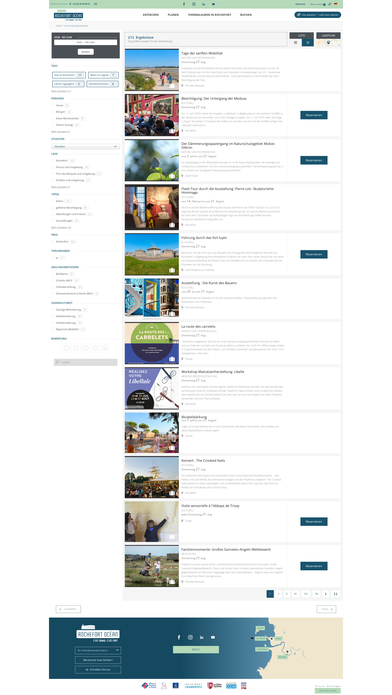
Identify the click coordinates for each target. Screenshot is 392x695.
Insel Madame (262, 649)
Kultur (63, 201)
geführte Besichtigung (71, 207)
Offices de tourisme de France (148, 685)
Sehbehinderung (68, 316)
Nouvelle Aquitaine (214, 685)
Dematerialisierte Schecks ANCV (76, 293)
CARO (231, 685)
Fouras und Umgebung (72, 167)
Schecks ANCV (66, 280)
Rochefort (65, 160)
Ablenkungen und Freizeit (73, 214)
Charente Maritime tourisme (193, 685)
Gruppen (300, 4)
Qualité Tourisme (164, 685)
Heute (62, 105)
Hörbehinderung (68, 322)
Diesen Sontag (67, 125)
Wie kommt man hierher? (98, 660)
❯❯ (335, 593)
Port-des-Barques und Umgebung (78, 173)
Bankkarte (64, 274)
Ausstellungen (67, 220)
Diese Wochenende (70, 118)
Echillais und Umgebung (72, 180)
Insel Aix (260, 628)
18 (316, 593)
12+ (306, 593)
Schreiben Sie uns (100, 669)
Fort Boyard (260, 638)
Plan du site (319, 686)
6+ (295, 593)
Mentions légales (334, 686)
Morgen (63, 111)
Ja (59, 257)
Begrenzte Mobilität (70, 329)
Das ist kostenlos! (68, 75)
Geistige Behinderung (71, 309)
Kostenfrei (65, 241)
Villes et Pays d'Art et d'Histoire (243, 685)
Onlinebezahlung (68, 287)
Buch (196, 649)
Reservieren (314, 115)
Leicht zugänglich (67, 84)
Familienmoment (101, 84)
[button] (150, 15)
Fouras (278, 638)
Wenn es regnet (102, 75)
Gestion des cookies (328, 690)
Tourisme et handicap (175, 686)
